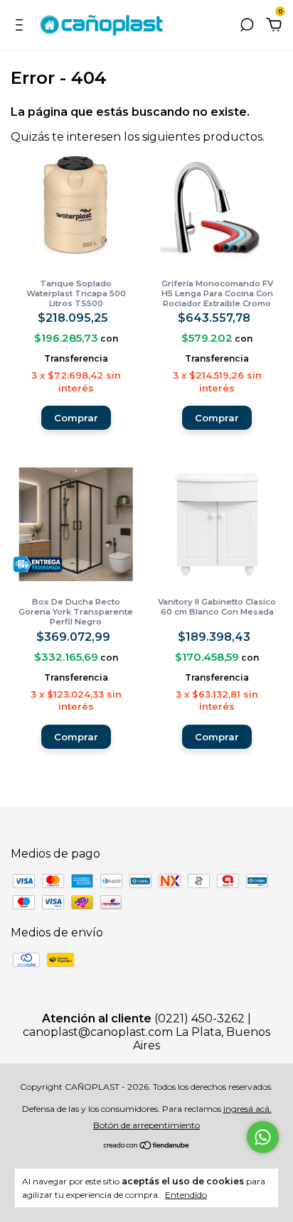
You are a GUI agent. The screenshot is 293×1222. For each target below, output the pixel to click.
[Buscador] (246, 25)
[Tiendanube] (146, 1146)
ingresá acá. (247, 1108)
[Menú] (22, 25)
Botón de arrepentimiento (146, 1125)
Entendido (186, 1194)
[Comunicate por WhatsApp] (263, 1137)
